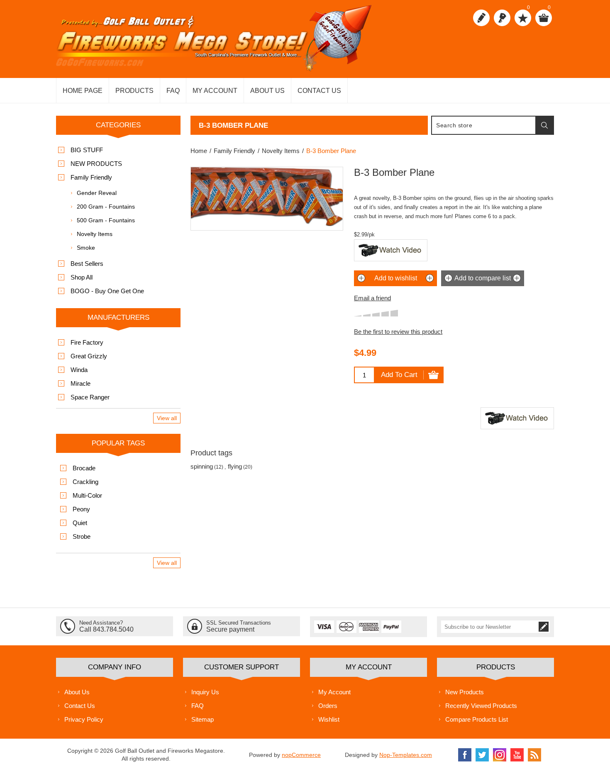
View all (167, 418)
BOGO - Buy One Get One (107, 290)
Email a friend (372, 298)
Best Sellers (87, 263)
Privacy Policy (83, 719)
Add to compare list (482, 278)
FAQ (197, 705)
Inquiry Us (205, 692)
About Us (77, 692)
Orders (327, 705)
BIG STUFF (87, 149)
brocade (84, 468)
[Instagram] (499, 754)
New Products (464, 692)
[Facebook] (464, 754)
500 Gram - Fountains (106, 220)
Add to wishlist (395, 278)
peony (81, 509)
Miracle (80, 383)
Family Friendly (91, 177)
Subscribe (543, 626)
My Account (334, 692)
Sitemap (202, 719)
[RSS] (534, 754)
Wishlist (328, 719)
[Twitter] (482, 754)
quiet (80, 522)
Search (544, 125)
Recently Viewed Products (481, 705)
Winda (79, 369)
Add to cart (399, 375)
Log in (502, 18)
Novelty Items (94, 234)
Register (481, 18)
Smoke (86, 247)
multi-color (87, 495)
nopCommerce (301, 755)
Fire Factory (87, 342)
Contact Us (79, 705)
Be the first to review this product (398, 331)
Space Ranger (90, 397)
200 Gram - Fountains (106, 206)
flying (235, 466)
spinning (201, 466)
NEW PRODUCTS (96, 163)
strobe (81, 536)
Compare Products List (476, 719)
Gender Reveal (97, 193)
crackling (85, 481)
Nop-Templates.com (405, 755)
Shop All (82, 277)
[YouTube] (517, 754)
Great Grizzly (89, 356)
